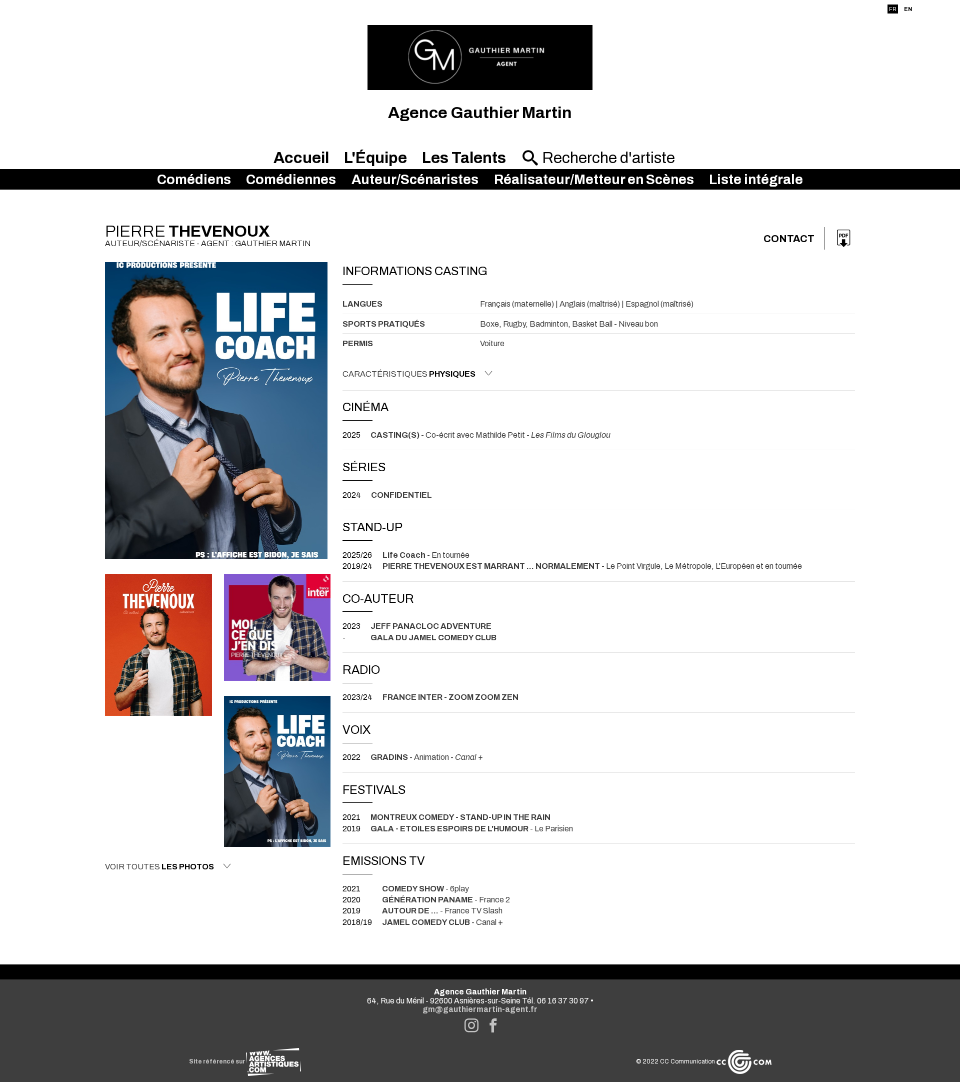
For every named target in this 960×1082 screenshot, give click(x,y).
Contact (789, 238)
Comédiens (194, 179)
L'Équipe (375, 158)
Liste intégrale (756, 179)
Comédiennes (291, 179)
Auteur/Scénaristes (415, 179)
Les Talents (464, 158)
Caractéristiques (409, 374)
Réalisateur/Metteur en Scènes (594, 179)
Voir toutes (159, 866)
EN (908, 9)
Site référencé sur (217, 1061)
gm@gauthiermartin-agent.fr (480, 1009)
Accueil (301, 158)
